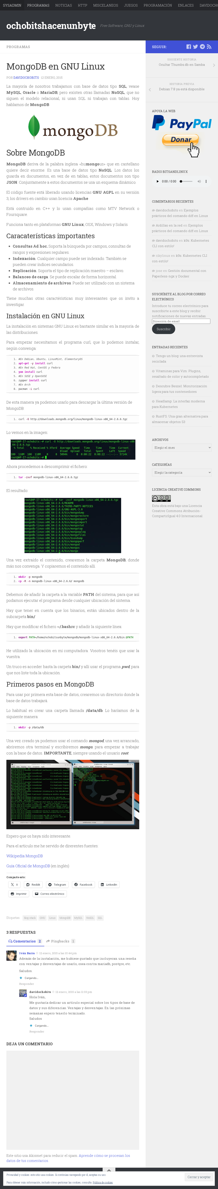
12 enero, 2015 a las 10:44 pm (58, 953)
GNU (42, 917)
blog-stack (30, 917)
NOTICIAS (63, 5)
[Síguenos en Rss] (209, 46)
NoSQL (90, 917)
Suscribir (164, 329)
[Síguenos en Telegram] (202, 46)
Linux (52, 917)
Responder (26, 984)
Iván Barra (27, 953)
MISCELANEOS (105, 5)
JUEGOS (131, 5)
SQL (100, 917)
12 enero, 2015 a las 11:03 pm (74, 992)
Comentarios (27, 941)
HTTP (82, 5)
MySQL (78, 917)
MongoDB (65, 917)
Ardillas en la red (169, 225)
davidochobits (26, 78)
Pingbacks (62, 941)
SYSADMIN (12, 5)
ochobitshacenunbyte (51, 25)
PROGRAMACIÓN (158, 5)
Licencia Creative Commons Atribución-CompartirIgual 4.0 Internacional (177, 510)
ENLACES (186, 5)
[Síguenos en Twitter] (195, 46)
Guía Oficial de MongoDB (28, 865)
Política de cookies (103, 1182)
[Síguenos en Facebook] (188, 46)
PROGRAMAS (38, 5)
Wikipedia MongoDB (24, 855)
